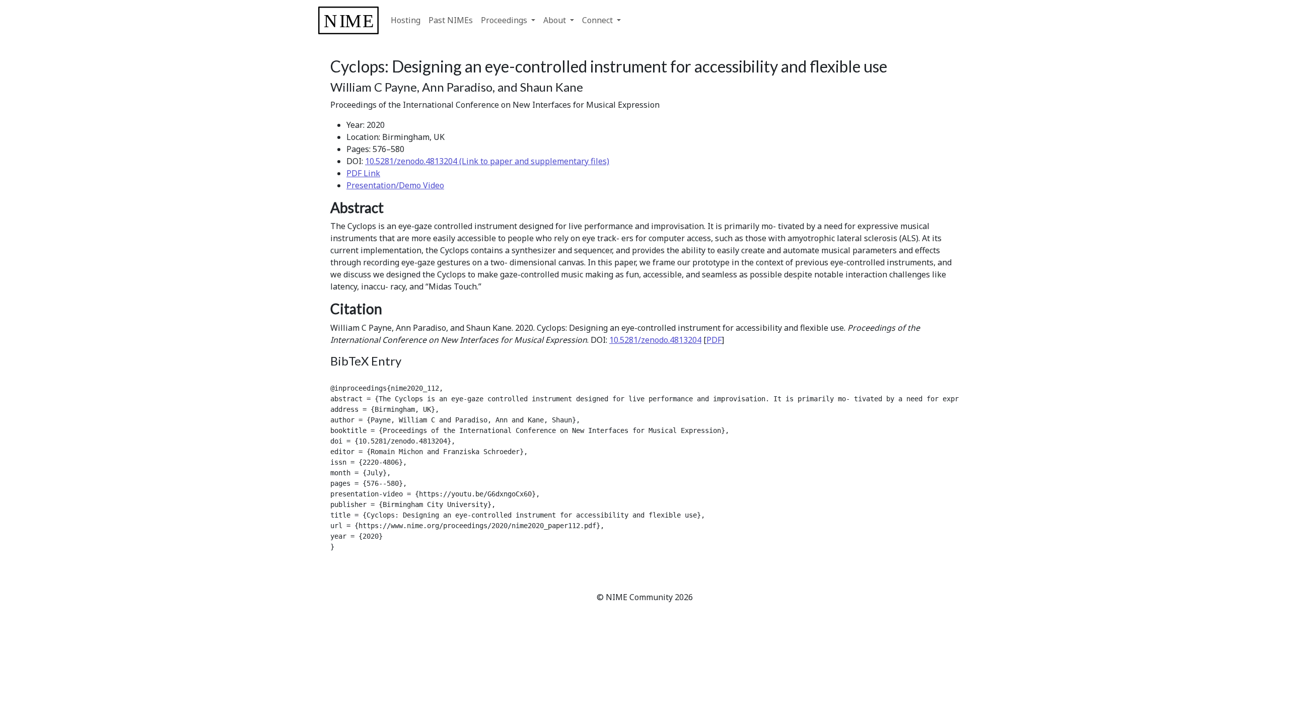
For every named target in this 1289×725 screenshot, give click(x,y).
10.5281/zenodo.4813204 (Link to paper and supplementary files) (487, 161)
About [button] (555, 20)
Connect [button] (598, 20)
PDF (714, 339)
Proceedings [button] (505, 20)
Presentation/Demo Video (395, 185)
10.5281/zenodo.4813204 (655, 339)
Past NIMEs (450, 20)
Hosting (405, 20)
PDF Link (363, 173)
